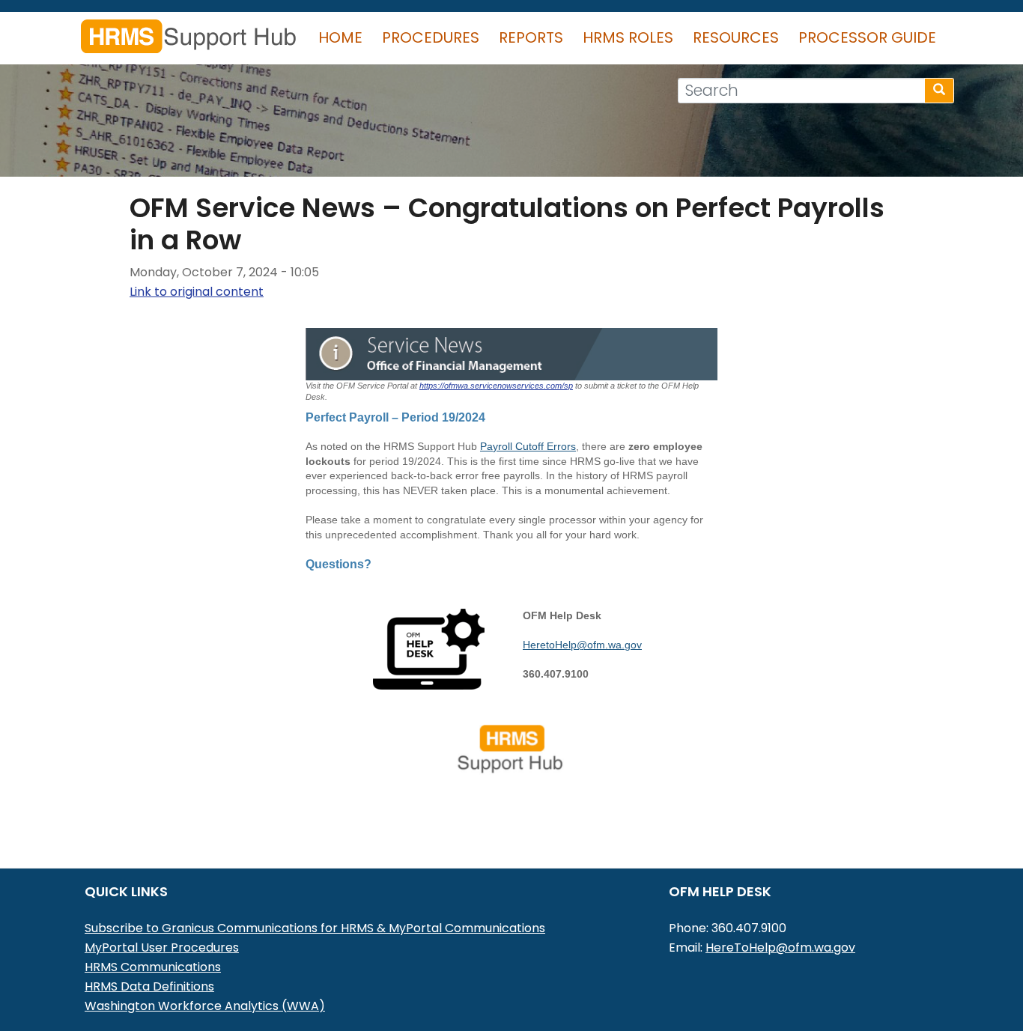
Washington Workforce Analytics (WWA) (205, 1006)
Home (340, 37)
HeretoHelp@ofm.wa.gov (582, 645)
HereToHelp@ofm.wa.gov (780, 947)
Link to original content (197, 291)
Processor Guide (867, 37)
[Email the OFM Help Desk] (429, 648)
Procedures (430, 37)
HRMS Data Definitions (149, 986)
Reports (531, 37)
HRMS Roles (628, 37)
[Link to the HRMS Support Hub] (511, 748)
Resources (736, 37)
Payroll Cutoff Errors (528, 446)
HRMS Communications (153, 967)
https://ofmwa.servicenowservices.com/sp (496, 385)
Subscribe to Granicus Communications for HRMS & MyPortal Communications (315, 928)
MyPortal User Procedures (162, 947)
